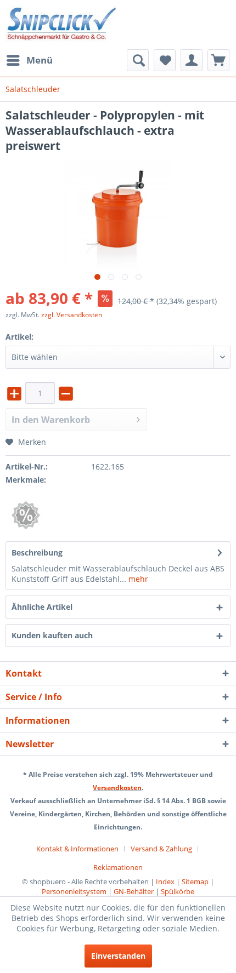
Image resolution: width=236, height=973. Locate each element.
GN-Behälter (134, 891)
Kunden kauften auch (52, 635)
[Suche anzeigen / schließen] (138, 60)
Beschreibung (37, 552)
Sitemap (195, 881)
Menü (39, 60)
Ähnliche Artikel (42, 607)
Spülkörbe (177, 891)
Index (165, 881)
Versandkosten (117, 787)
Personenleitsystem (74, 891)
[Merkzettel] (165, 60)
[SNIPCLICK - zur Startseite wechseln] (61, 24)
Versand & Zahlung (161, 849)
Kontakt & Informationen (77, 849)
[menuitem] (29, 60)
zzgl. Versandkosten (71, 314)
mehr (137, 579)
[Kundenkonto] (192, 60)
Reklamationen (118, 867)
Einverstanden (118, 956)
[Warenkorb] (218, 60)
